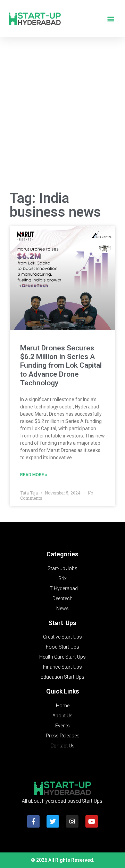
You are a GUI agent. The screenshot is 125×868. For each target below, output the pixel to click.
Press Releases (63, 735)
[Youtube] (91, 821)
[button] (110, 19)
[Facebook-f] (33, 821)
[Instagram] (72, 821)
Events (62, 725)
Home (62, 705)
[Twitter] (53, 821)
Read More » (33, 474)
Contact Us (62, 745)
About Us (62, 715)
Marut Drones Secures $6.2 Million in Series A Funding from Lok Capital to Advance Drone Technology (61, 365)
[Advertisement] (62, 115)
